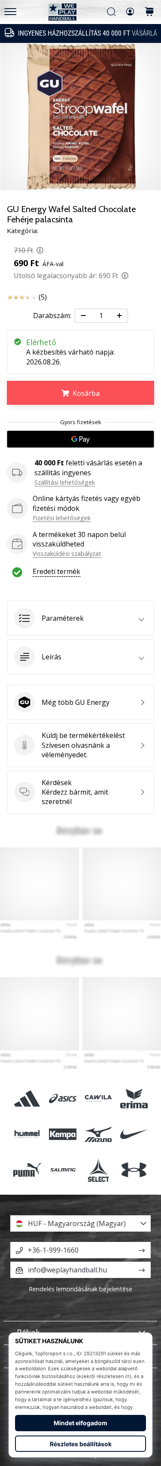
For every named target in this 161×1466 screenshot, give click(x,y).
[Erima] (134, 1098)
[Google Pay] (80, 439)
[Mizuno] (98, 1134)
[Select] (98, 1170)
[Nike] (134, 1134)
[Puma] (27, 1170)
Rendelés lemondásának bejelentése (80, 1289)
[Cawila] (98, 1098)
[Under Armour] (134, 1170)
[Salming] (62, 1170)
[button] (80, 618)
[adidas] (27, 1098)
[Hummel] (27, 1134)
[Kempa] (62, 1134)
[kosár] (149, 12)
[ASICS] (62, 1098)
